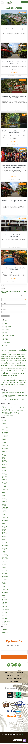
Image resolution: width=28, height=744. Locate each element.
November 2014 (5, 576)
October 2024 (4, 451)
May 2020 (4, 505)
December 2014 (5, 574)
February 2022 (5, 489)
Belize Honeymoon (5, 329)
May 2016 (4, 551)
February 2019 (5, 517)
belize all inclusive (20, 354)
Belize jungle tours (7, 358)
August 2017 (4, 538)
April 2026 (4, 424)
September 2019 (5, 511)
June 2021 (4, 495)
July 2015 (4, 564)
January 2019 (4, 518)
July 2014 (4, 582)
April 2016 (4, 552)
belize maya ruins (15, 358)
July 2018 (4, 527)
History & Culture (9, 672)
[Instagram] (15, 665)
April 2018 (4, 532)
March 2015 (4, 570)
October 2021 (4, 492)
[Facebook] (8, 665)
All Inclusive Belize (9, 350)
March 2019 (4, 516)
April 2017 (4, 541)
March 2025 (4, 444)
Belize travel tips (13, 365)
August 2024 (4, 454)
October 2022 (4, 479)
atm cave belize (19, 350)
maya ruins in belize (19, 377)
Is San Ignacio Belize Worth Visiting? (14, 29)
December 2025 (5, 430)
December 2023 (5, 466)
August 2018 (4, 526)
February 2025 (5, 445)
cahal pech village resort (10, 373)
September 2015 (5, 561)
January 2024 (4, 464)
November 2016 (5, 546)
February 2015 (5, 571)
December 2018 (5, 520)
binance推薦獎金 (5, 412)
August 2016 (4, 548)
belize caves (8, 356)
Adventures (4, 320)
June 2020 (4, 504)
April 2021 (4, 498)
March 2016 (4, 554)
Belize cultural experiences (16, 356)
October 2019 (4, 510)
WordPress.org (5, 632)
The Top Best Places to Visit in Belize (16, 410)
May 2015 (4, 567)
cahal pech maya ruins (19, 370)
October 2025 (4, 433)
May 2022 (4, 485)
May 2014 (4, 585)
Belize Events (4, 324)
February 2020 (5, 507)
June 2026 (4, 421)
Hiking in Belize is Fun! (14, 412)
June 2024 (4, 457)
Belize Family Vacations (6, 326)
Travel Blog (18, 675)
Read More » (14, 37)
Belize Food (4, 327)
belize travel (20, 363)
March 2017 (4, 542)
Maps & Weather (19, 672)
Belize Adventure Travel (9, 354)
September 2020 (5, 502)
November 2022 (5, 477)
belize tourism (3, 363)
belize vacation (21, 365)
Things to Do (9, 678)
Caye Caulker (4, 344)
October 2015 (4, 560)
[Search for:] (14, 285)
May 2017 (4, 539)
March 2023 (4, 474)
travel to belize (21, 384)
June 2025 (4, 439)
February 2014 (5, 589)
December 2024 (5, 448)
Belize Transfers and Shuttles (8, 335)
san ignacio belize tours (13, 382)
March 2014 (4, 588)
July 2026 (4, 420)
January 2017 (4, 543)
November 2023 (5, 467)
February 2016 (5, 555)
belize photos (6, 360)
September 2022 (5, 480)
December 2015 (5, 558)
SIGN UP (14, 657)
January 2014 (4, 590)
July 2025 (4, 438)
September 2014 (5, 579)
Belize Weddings (5, 341)
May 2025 (4, 441)
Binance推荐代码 (5, 413)
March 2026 (4, 426)
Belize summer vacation (22, 360)
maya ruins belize (10, 377)
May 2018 (4, 530)
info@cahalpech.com (14, 728)
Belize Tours (4, 333)
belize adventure (6, 353)
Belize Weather (5, 339)
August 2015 (4, 563)
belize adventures (15, 352)
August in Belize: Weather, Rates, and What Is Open (12, 401)
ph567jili (3, 404)
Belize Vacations (5, 338)
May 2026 (4, 423)
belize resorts (13, 360)
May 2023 (4, 471)
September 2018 (5, 524)
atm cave (14, 350)
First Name (3, 303)
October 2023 (4, 469)
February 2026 (5, 427)
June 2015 (4, 566)
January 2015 (4, 573)
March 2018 (4, 533)
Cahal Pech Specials (6, 342)
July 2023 (4, 470)
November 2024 (5, 449)
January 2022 (4, 491)
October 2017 (4, 536)
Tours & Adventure (14, 681)
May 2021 (4, 496)
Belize (3, 322)
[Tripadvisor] (19, 665)
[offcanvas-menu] (2, 2)
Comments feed (5, 631)
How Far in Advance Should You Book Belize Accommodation (14, 398)
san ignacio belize (10, 380)
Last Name (3, 309)
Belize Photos (4, 332)
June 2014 (4, 583)
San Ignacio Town (18, 678)
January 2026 (4, 429)
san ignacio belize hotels (20, 380)
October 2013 (4, 595)
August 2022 (4, 482)
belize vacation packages (7, 368)
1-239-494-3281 (7, 726)
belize (24, 350)
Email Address (13, 297)
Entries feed (4, 629)
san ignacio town (21, 382)
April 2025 (4, 442)
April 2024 (4, 460)
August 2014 (4, 580)
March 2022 (4, 488)
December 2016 (5, 545)
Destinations (4, 345)
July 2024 (4, 455)
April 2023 (4, 473)
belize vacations (19, 368)
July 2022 (4, 483)
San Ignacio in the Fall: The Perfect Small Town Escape (13, 399)
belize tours (10, 363)
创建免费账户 (4, 407)
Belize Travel (4, 336)
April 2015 (4, 568)
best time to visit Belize (8, 370)
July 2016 (4, 549)
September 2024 (5, 452)
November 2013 (5, 593)
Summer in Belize (4, 384)
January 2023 (4, 476)
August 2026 (4, 419)
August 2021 (4, 494)
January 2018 (4, 535)
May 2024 (4, 458)
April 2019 (4, 514)
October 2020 (4, 501)
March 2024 (4, 461)
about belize (3, 350)
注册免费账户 (4, 410)
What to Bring (10, 675)
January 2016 (4, 557)
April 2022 (4, 486)
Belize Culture (4, 323)
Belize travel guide (5, 365)
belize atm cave (3, 356)
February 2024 (5, 463)
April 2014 (4, 586)
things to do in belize (12, 384)
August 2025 (4, 436)
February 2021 (5, 499)
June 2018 (4, 529)
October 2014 (4, 577)
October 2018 (4, 523)
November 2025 (5, 432)
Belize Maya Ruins (5, 330)
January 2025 (4, 446)
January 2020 (4, 508)
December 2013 (5, 592)
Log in (3, 628)
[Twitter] (12, 665)
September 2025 (5, 435)
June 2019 (4, 513)
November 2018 (5, 521)
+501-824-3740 (18, 726)
